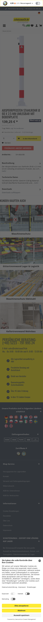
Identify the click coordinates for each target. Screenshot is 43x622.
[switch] (38, 3)
